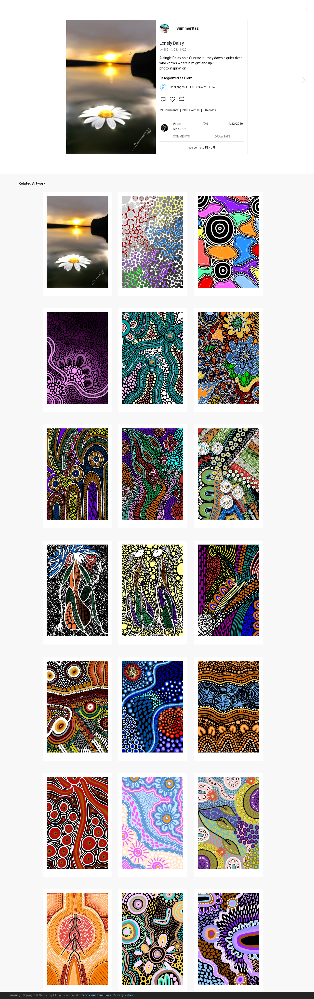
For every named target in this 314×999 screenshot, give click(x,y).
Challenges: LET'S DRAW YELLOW (192, 87)
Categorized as (176, 78)
